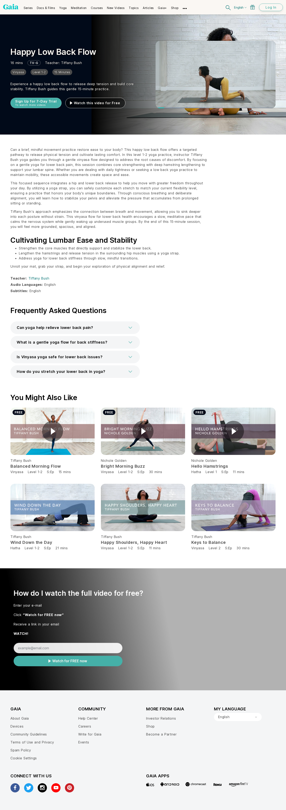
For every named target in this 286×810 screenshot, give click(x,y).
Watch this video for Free (97, 103)
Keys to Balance (208, 542)
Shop (150, 726)
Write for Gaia (90, 734)
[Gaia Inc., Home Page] (10, 6)
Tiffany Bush (71, 63)
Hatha (196, 472)
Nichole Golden (113, 460)
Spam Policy (20, 750)
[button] (75, 328)
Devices (17, 726)
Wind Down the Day (31, 542)
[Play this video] (52, 431)
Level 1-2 (35, 472)
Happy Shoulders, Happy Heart (134, 542)
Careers (84, 726)
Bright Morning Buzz (123, 466)
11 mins (239, 472)
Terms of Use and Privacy (32, 742)
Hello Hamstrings (209, 466)
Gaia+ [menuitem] (162, 8)
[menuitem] (28, 6)
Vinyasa (16, 472)
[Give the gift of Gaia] (252, 7)
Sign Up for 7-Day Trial (36, 103)
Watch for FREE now (69, 661)
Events (83, 742)
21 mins (61, 548)
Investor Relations (161, 718)
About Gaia (19, 718)
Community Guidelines (28, 734)
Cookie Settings (23, 758)
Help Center (88, 718)
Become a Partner (161, 734)
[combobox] (238, 717)
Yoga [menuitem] (63, 8)
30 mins (155, 472)
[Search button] (228, 7)
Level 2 (215, 548)
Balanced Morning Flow (35, 466)
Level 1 (211, 472)
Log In (270, 7)
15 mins (65, 472)
